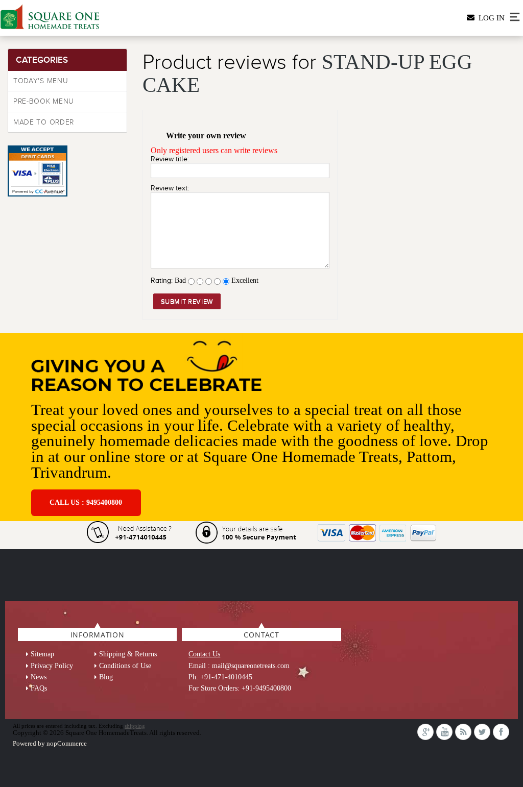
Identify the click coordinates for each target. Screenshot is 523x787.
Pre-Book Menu (43, 101)
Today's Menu (40, 81)
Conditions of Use (125, 666)
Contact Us (204, 654)
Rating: (162, 280)
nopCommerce (66, 743)
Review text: (170, 188)
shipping (135, 726)
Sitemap (42, 654)
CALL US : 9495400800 (86, 502)
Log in (489, 18)
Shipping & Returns (128, 654)
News (38, 677)
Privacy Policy (52, 666)
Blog (106, 677)
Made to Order (43, 122)
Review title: (170, 159)
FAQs (39, 688)
